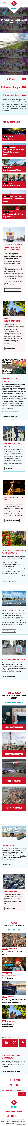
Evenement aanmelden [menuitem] (16, 1123)
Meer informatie (9, 348)
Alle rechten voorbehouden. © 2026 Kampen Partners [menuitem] (13, 1119)
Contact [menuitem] (8, 1123)
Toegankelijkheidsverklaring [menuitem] (18, 1121)
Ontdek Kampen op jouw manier (10, 1071)
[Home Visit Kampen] (14, 5)
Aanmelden (22, 1094)
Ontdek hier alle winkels (11, 520)
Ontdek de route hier (8, 676)
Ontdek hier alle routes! (8, 581)
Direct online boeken (8, 631)
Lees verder (6, 864)
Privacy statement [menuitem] (5, 1121)
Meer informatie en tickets (11, 290)
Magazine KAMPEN (6, 854)
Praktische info (9, 908)
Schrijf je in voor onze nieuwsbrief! (14, 1090)
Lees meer (7, 468)
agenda (6, 462)
